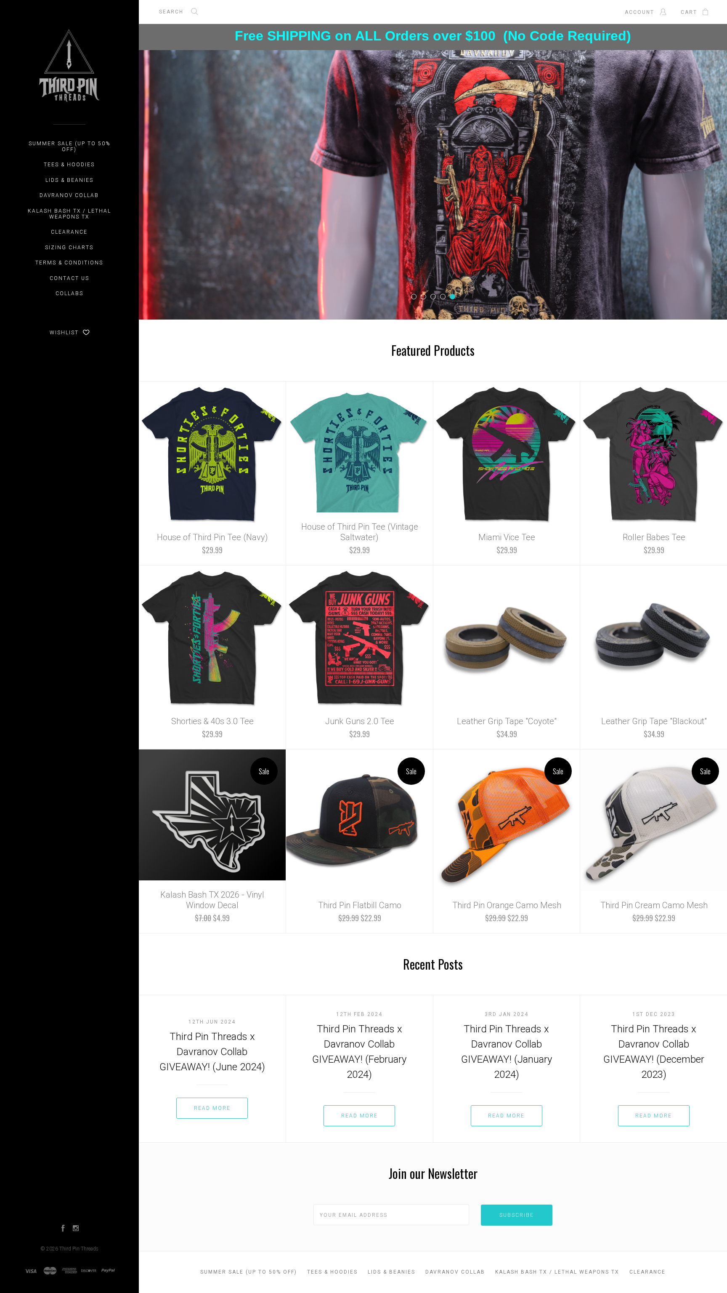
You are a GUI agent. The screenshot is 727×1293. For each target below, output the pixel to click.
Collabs (69, 293)
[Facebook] (63, 1229)
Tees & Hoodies (69, 165)
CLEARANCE (69, 232)
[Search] (195, 12)
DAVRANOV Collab (69, 195)
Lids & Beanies (69, 180)
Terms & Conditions (69, 263)
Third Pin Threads (78, 1249)
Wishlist (65, 333)
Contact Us (69, 278)
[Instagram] (76, 1229)
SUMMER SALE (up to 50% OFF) (69, 146)
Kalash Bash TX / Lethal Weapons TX (69, 214)
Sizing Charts (69, 248)
